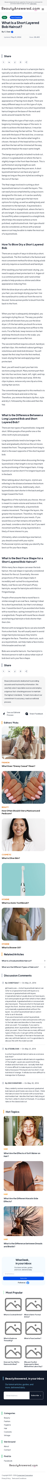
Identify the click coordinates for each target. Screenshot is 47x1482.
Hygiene (5, 899)
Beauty (5, 807)
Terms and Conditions (19, 1478)
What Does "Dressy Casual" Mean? (18, 766)
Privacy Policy (6, 1478)
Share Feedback (36, 714)
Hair (6, 1149)
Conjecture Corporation (25, 1475)
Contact (7, 1450)
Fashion (5, 762)
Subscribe (23, 1278)
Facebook (8, 1461)
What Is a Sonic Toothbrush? (15, 903)
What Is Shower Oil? (11, 947)
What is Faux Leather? (32, 1338)
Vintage (7, 1435)
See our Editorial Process (13, 713)
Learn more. (33, 3)
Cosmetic (6, 854)
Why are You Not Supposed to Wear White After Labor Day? (33, 1364)
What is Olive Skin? (11, 858)
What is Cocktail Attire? (13, 1315)
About (6, 1446)
